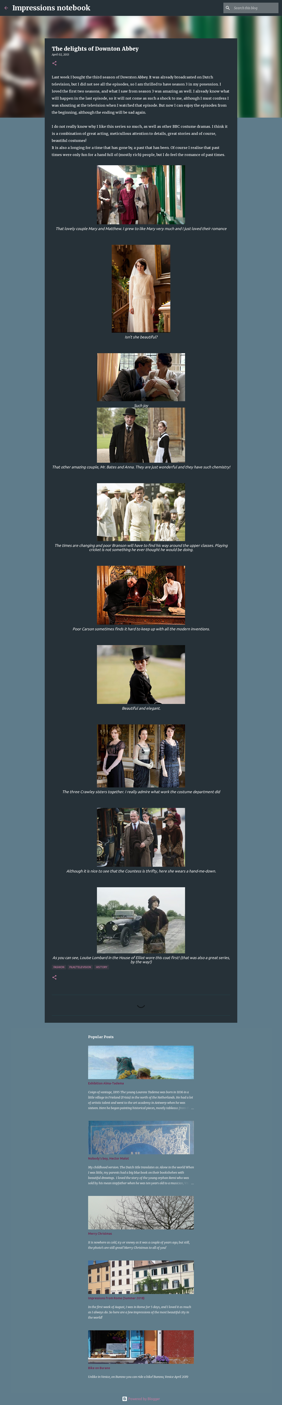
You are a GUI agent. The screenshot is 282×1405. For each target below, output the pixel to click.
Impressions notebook (51, 8)
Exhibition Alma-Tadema (106, 1083)
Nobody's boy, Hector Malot (108, 1158)
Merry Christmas (100, 1233)
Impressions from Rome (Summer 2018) (116, 1298)
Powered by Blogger (143, 1399)
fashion (59, 967)
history (101, 967)
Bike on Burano (99, 1368)
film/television (80, 967)
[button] (54, 64)
